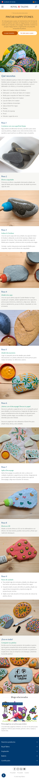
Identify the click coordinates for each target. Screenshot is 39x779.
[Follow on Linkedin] (21, 768)
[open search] (36, 7)
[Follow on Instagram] (17, 768)
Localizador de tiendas (9, 2)
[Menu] (5, 7)
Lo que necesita (9, 33)
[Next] (36, 711)
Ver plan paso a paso (26, 33)
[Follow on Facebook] (14, 768)
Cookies (27, 773)
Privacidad (13, 773)
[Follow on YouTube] (24, 768)
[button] (35, 2)
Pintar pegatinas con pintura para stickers (14, 724)
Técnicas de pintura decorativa (20, 13)
